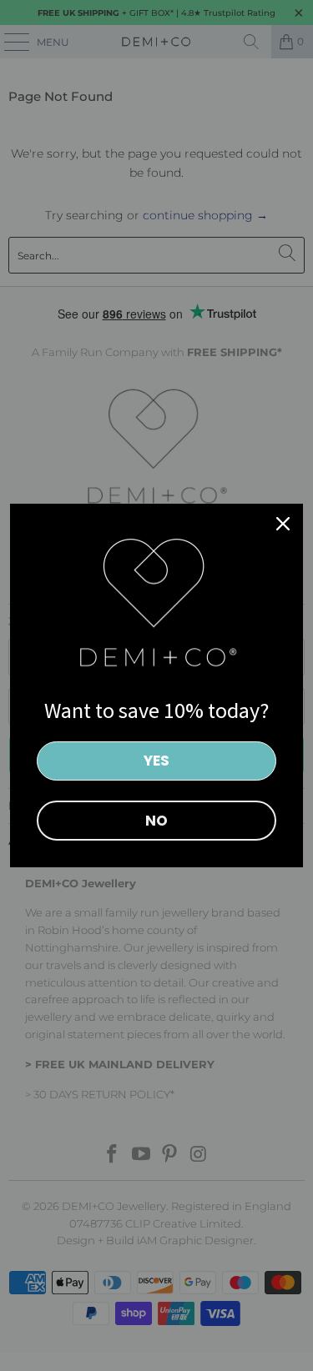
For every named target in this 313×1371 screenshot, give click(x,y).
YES (156, 761)
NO (156, 821)
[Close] (283, 524)
